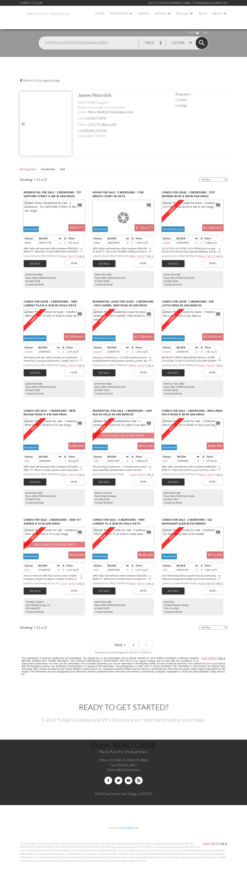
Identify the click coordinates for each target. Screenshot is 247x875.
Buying (161, 13)
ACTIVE (191, 32)
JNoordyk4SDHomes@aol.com (110, 112)
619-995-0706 (102, 499)
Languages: (86, 136)
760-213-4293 (171, 608)
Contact (181, 100)
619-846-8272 (33, 608)
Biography (182, 94)
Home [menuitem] (100, 13)
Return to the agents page (41, 80)
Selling (182, 13)
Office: (83, 125)
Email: (82, 112)
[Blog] (139, 780)
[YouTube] (128, 780)
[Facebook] (108, 780)
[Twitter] (118, 780)
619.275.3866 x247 (102, 125)
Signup (25, 2)
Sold (62, 169)
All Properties (28, 169)
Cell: (81, 118)
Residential (48, 169)
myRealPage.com (130, 827)
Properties (119, 13)
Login (38, 2)
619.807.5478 (95, 118)
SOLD (205, 32)
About (217, 13)
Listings (181, 105)
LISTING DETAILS (35, 263)
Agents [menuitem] (144, 13)
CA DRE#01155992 (92, 131)
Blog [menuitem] (203, 13)
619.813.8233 (171, 390)
